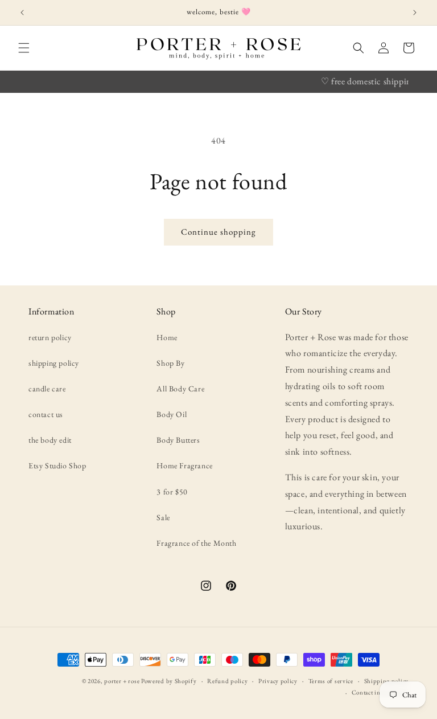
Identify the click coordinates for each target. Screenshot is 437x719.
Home (166, 337)
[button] (23, 47)
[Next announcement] (414, 12)
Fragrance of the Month (196, 543)
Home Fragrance (184, 465)
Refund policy (227, 681)
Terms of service (330, 681)
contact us (45, 414)
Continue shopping (218, 231)
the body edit (50, 440)
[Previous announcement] (22, 12)
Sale (163, 517)
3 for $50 (171, 492)
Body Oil (171, 414)
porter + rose (121, 681)
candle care (47, 388)
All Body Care (180, 388)
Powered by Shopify (169, 681)
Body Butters (178, 440)
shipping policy (53, 363)
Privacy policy (278, 681)
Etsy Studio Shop (57, 465)
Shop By (170, 363)
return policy (50, 337)
